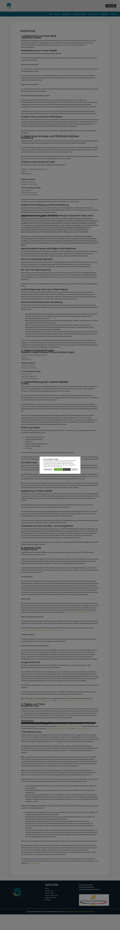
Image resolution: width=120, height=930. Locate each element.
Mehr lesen (67, 469)
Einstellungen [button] (48, 469)
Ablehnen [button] (74, 469)
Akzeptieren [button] (58, 469)
